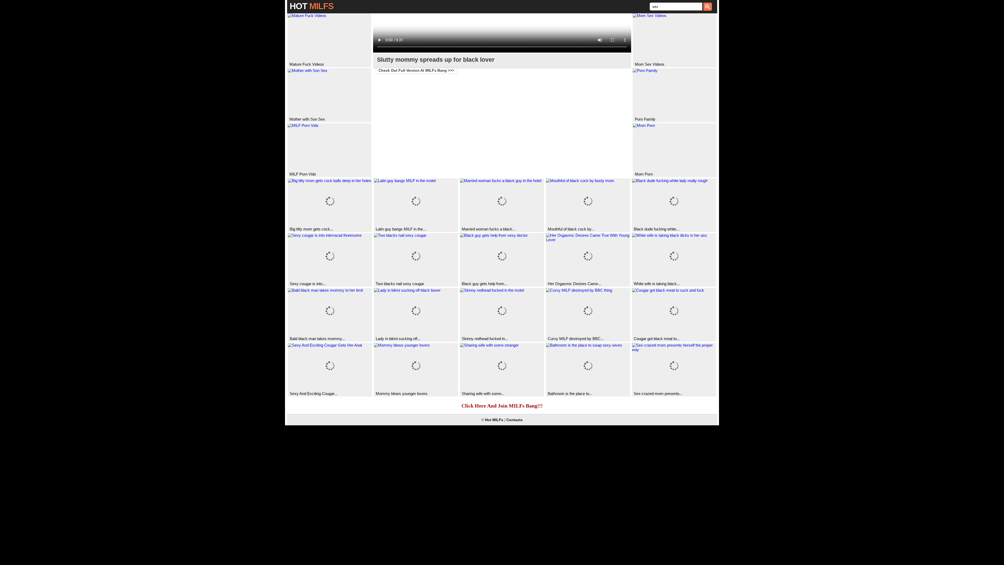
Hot (312, 6)
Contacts (514, 420)
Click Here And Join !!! (502, 406)
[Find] (707, 7)
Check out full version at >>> (416, 70)
